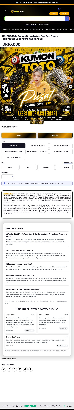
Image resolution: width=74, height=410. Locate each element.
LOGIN (54, 13)
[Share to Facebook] (9, 369)
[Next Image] (70, 86)
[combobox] (35, 18)
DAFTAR (64, 13)
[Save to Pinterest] (20, 369)
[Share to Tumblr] (30, 369)
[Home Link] (17, 11)
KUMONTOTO (8, 194)
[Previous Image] (3, 86)
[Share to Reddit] (25, 369)
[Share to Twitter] (3, 369)
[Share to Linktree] (14, 369)
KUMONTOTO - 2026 (8, 359)
